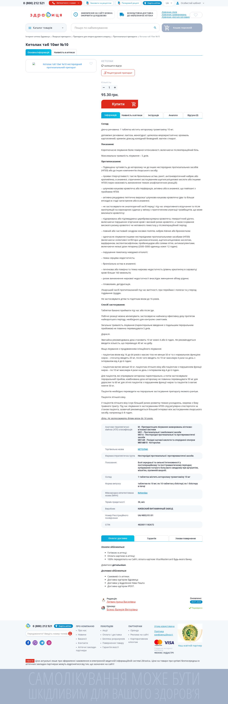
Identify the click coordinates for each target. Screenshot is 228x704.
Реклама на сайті (139, 634)
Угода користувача (164, 626)
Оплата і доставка (112, 634)
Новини (82, 634)
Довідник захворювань (174, 14)
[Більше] (114, 87)
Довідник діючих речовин (176, 17)
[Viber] (35, 642)
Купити (118, 104)
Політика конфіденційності (163, 633)
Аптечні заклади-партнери (86, 649)
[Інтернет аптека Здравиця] (46, 15)
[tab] (110, 115)
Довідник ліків (169, 12)
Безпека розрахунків (114, 638)
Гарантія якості (111, 647)
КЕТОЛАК (143, 449)
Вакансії (82, 638)
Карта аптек (154, 3)
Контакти (83, 642)
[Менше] (103, 87)
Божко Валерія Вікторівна (122, 609)
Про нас (82, 630)
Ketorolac (143, 493)
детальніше (119, 564)
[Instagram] (49, 642)
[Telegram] (42, 642)
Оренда (134, 630)
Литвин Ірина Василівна (121, 602)
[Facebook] (28, 642)
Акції (105, 630)
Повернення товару (113, 642)
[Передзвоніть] (70, 633)
